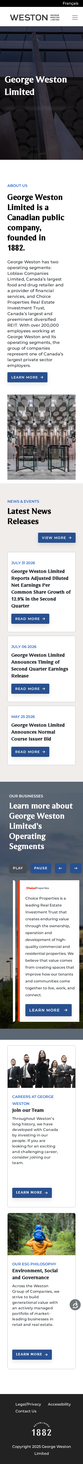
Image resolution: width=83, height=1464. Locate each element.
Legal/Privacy (28, 1404)
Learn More (44, 1010)
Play (18, 868)
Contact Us (25, 1411)
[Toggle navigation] (74, 17)
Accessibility (59, 1404)
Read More (27, 619)
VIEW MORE (54, 538)
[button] (60, 868)
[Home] (35, 17)
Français (70, 3)
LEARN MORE (24, 377)
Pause (40, 868)
